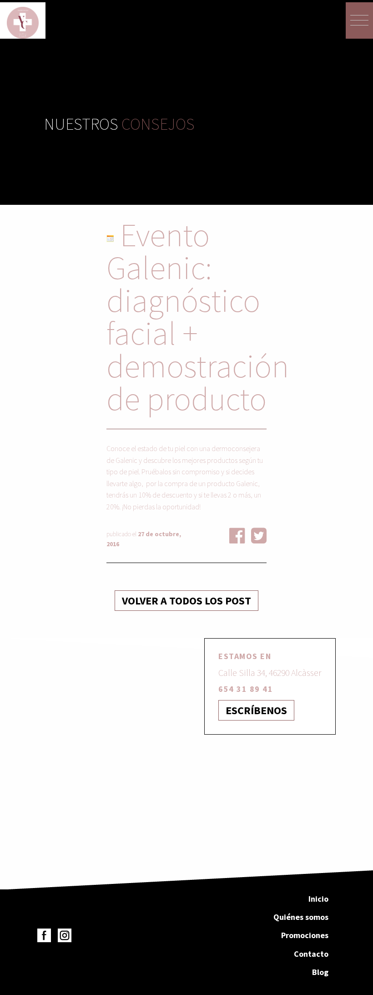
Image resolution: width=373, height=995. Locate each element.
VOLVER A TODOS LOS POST (186, 601)
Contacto (311, 954)
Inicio (318, 898)
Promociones (304, 935)
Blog (320, 972)
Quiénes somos (300, 917)
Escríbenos (256, 710)
